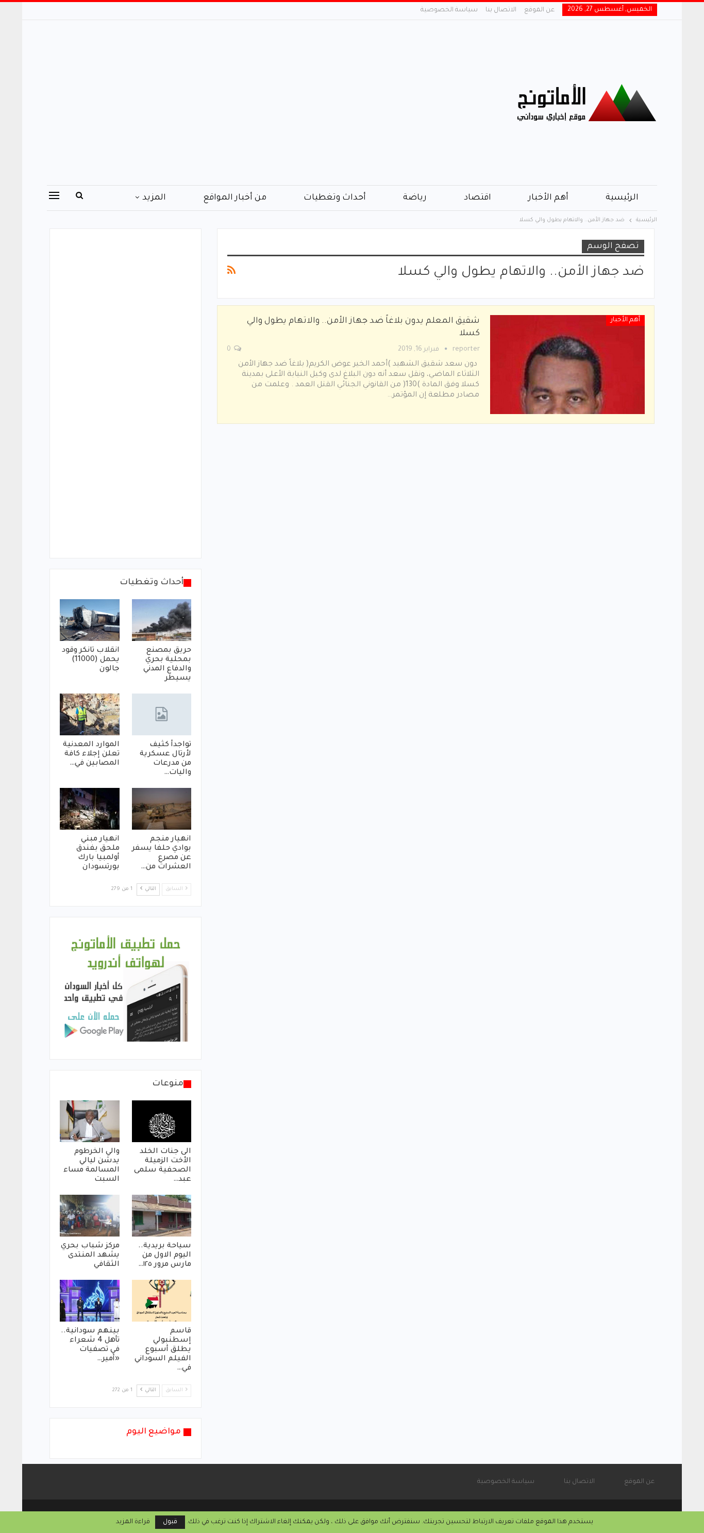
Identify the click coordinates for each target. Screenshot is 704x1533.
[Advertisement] (248, 102)
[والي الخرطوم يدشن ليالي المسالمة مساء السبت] (90, 1121)
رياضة (415, 198)
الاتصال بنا (500, 10)
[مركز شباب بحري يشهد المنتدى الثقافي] (90, 1216)
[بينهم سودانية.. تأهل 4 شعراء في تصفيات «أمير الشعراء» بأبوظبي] (90, 1301)
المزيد (154, 198)
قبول (170, 1522)
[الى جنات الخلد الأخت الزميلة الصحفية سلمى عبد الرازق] (162, 1121)
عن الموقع (539, 10)
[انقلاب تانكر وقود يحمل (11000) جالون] (90, 620)
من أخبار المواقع (234, 198)
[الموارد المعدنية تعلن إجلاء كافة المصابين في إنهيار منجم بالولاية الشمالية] (90, 714)
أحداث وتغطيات (335, 198)
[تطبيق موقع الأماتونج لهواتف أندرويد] (125, 989)
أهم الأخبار (548, 198)
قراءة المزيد (133, 1522)
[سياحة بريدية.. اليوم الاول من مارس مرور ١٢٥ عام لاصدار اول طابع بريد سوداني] (162, 1216)
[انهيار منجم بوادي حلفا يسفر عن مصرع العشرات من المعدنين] (162, 809)
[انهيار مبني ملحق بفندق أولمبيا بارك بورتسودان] (90, 809)
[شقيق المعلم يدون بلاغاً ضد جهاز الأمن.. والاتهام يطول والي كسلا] (567, 364)
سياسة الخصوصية (449, 10)
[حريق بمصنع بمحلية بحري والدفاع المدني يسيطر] (162, 620)
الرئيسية (622, 198)
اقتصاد (477, 198)
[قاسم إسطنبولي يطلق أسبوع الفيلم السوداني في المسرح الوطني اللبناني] (162, 1301)
